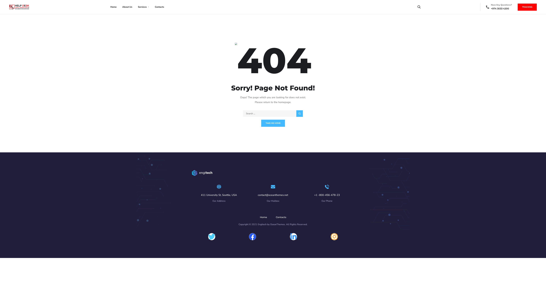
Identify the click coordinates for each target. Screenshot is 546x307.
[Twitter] (211, 236)
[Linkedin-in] (293, 236)
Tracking (527, 7)
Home (113, 7)
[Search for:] (273, 113)
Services (142, 7)
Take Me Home (273, 123)
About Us (127, 7)
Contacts (159, 7)
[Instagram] (334, 236)
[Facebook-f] (252, 236)
